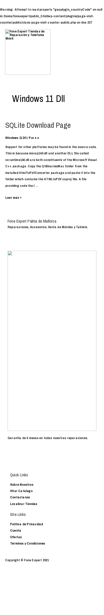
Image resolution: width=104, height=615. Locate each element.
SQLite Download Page (38, 125)
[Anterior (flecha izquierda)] (2, 588)
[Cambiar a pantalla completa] (14, 581)
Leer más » (13, 197)
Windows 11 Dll (16, 137)
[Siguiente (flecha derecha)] (8, 588)
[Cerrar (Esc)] (2, 581)
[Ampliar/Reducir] (20, 581)
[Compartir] (8, 581)
